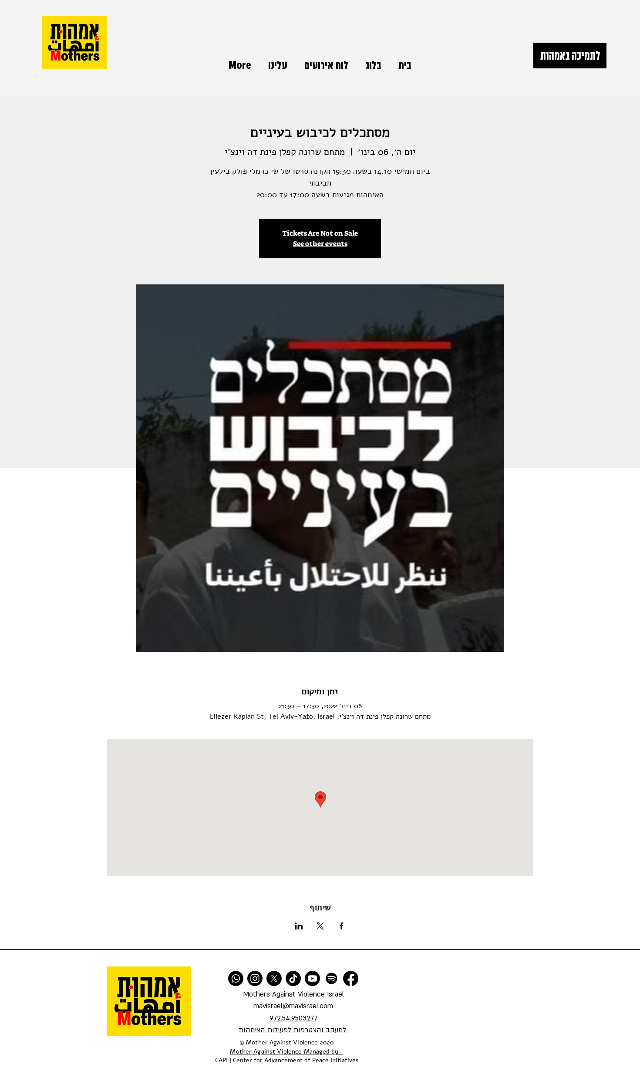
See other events (320, 243)
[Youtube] (312, 978)
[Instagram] (255, 978)
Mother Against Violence (266, 1051)
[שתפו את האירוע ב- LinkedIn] (299, 925)
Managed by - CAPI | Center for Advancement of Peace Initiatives (287, 1056)
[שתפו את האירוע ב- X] (320, 925)
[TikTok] (293, 978)
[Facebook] (350, 978)
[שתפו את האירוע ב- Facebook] (341, 925)
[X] (274, 978)
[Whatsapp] (235, 978)
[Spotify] (331, 978)
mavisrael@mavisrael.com (293, 1006)
